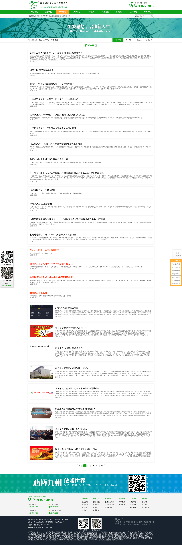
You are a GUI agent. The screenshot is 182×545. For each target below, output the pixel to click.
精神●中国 (54, 40)
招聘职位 (133, 507)
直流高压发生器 (65, 16)
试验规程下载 (109, 505)
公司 (52, 519)
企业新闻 (149, 40)
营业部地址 (145, 507)
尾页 (102, 466)
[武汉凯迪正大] (49, 5)
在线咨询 (178, 256)
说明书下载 (108, 507)
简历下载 (133, 502)
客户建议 (122, 502)
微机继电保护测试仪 (41, 16)
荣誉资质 (85, 505)
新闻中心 (46, 40)
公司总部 (144, 502)
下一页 (95, 466)
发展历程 (85, 502)
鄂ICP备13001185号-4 (61, 519)
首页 (40, 40)
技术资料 (129, 40)
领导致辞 (85, 507)
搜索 (152, 16)
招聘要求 (133, 505)
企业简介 (85, 510)
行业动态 (139, 40)
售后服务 (122, 505)
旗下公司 (144, 505)
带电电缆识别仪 (54, 16)
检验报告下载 (109, 502)
